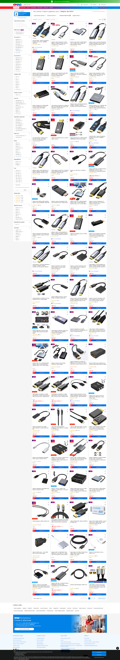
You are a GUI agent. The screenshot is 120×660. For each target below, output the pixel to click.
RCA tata (18, 49)
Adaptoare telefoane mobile (29, 610)
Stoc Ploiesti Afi (19, 130)
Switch (18, 239)
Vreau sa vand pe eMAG (24, 629)
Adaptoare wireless (69, 610)
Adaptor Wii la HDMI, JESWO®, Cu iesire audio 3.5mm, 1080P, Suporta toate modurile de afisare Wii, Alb (97, 522)
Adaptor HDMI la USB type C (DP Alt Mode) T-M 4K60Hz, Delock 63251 (59, 297)
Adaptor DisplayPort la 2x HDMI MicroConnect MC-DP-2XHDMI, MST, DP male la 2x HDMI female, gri (78, 330)
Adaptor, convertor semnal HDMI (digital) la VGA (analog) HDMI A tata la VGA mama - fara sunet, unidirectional (41, 586)
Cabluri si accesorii (82, 608)
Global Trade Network (21, 103)
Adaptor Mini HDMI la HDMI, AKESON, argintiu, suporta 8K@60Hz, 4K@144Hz (41, 202)
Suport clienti (64, 635)
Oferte (18, 94)
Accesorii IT (77, 610)
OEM (18, 143)
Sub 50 (18, 170)
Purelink (18, 152)
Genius (28, 7)
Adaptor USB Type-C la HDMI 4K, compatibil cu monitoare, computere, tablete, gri (78, 74)
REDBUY (18, 111)
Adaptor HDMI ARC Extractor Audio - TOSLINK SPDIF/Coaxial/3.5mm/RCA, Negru (40, 331)
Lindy (18, 151)
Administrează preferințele (99, 657)
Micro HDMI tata (20, 45)
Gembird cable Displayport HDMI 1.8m (78, 584)
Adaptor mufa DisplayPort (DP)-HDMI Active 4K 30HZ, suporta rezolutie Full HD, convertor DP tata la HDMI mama (41, 74)
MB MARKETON (20, 100)
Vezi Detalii (99, 436)
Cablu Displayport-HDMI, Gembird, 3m (41, 521)
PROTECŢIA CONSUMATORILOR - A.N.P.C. (68, 648)
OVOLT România (20, 102)
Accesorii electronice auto (98, 608)
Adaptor (18, 230)
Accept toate (99, 652)
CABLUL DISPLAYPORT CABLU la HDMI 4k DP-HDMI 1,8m (78, 521)
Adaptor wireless (19, 231)
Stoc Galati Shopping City (21, 128)
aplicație (67, 1)
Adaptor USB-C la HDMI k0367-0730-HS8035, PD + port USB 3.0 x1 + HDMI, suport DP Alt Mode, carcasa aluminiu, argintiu (59, 553)
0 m (17, 78)
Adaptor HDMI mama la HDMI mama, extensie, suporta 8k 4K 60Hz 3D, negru (97, 363)
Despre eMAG (86, 638)
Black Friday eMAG (16, 647)
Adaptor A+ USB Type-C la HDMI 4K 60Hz (78, 171)
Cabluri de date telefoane (40, 610)
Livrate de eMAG (20, 33)
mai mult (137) (18, 89)
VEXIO (18, 110)
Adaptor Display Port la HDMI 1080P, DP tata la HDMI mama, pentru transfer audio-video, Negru (40, 106)
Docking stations (63, 608)
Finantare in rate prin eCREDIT (18, 643)
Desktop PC (30, 608)
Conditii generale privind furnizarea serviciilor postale (70, 643)
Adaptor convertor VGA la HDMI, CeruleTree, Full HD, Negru (58, 363)
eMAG (18, 105)
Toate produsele (20, 32)
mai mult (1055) (18, 156)
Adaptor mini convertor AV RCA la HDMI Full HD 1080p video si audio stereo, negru (96, 397)
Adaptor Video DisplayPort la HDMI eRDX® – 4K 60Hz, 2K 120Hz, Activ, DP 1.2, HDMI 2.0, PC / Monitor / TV (59, 43)
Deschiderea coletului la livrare (18, 638)
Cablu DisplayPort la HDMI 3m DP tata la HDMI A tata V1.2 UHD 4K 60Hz (41, 299)
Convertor (18, 234)
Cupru (18, 210)
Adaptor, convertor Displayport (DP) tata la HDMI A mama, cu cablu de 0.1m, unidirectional (78, 267)
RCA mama (19, 67)
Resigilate (51, 7)
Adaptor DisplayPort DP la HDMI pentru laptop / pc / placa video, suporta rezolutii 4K (58, 267)
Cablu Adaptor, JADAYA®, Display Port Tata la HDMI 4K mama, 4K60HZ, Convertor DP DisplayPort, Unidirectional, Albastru (59, 331)
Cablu (18, 233)
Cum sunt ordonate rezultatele (98, 11)
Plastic (18, 212)
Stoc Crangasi (19, 127)
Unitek (18, 149)
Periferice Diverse (50, 610)
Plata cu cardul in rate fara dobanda (19, 641)
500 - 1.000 (18, 176)
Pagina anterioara (84, 598)
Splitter (18, 236)
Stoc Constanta (19, 125)
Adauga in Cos (42, 51)
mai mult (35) (18, 52)
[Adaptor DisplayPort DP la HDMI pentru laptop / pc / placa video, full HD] (41, 417)
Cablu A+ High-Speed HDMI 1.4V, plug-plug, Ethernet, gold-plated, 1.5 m (78, 427)
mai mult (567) (18, 113)
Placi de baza (75, 608)
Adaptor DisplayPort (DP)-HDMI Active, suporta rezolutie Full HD (41, 489)
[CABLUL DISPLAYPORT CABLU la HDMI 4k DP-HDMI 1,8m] (79, 510)
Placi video (69, 608)
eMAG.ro (86, 635)
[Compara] (49, 26)
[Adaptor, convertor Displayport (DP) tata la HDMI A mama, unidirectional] (60, 191)
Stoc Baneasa (19, 120)
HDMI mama (19, 41)
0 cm (17, 76)
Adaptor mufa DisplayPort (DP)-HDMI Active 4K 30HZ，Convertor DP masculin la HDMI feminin (59, 74)
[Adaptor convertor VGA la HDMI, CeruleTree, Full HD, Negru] (60, 352)
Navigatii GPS (56, 608)
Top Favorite (19, 137)
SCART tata (19, 44)
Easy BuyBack (33, 7)
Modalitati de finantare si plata (42, 645)
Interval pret (18, 184)
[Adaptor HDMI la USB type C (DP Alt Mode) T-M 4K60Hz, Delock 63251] (60, 287)
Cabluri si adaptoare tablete (60, 610)
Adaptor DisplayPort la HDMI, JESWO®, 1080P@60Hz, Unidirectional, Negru (78, 138)
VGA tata (18, 66)
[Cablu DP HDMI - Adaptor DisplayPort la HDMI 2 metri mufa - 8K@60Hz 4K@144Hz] (98, 126)
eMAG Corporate (40, 641)
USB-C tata (19, 42)
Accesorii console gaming (18, 610)
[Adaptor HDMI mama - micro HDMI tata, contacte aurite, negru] (41, 542)
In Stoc (18, 161)
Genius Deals (40, 7)
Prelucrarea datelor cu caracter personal (91, 641)
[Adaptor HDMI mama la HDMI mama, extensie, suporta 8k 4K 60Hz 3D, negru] (98, 352)
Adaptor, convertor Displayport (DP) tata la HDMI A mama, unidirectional (59, 202)
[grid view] (105, 20)
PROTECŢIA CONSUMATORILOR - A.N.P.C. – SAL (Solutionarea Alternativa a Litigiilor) (71, 646)
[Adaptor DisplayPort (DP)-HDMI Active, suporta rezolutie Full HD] (41, 478)
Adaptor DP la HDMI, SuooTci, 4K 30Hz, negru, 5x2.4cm (59, 138)
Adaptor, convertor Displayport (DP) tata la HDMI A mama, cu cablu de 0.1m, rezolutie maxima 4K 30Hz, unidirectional (97, 299)
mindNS (18, 108)
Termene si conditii (87, 640)
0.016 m (18, 82)
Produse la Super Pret (21, 135)
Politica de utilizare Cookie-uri (89, 643)
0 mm (17, 79)
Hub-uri (50, 608)
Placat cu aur (19, 207)
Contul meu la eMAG (40, 638)
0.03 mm (18, 84)
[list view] (103, 20)
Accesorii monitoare (44, 608)
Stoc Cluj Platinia (19, 123)
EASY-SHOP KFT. (20, 107)
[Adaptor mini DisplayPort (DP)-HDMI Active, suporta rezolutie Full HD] (41, 447)
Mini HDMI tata (19, 47)
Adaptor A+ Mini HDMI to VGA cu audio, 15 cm (96, 553)
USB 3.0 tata (19, 50)
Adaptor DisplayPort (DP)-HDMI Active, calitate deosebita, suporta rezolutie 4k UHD (41, 235)
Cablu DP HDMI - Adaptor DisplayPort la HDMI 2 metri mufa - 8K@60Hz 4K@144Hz (41, 42)
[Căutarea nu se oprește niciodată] (17, 5)
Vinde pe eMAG (102, 7)
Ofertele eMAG (23, 7)
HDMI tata (19, 39)
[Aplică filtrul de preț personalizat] (29, 190)
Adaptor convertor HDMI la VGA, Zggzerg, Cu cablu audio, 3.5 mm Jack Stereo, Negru (59, 489)
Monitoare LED (36, 608)
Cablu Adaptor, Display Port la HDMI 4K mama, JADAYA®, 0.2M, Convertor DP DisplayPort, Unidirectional (60, 171)
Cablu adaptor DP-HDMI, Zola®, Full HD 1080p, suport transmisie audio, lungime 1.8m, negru (78, 553)
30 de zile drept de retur (17, 640)
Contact (62, 640)
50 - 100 (18, 172)
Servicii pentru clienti (18, 635)
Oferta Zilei (46, 7)
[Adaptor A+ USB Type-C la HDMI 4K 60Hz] (79, 159)
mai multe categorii (23, 17)
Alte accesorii (89, 608)
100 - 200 (18, 173)
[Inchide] (118, 1)
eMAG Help (96, 7)
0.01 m (17, 81)
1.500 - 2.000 (19, 180)
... (96, 598)
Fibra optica (19, 217)
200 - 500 (18, 175)
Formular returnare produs (65, 638)
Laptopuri (24, 608)
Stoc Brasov (19, 122)
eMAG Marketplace (40, 643)
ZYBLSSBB (18, 154)
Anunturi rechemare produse (66, 641)
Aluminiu (18, 214)
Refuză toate (99, 654)
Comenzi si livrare (41, 635)
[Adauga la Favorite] (49, 24)
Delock (18, 146)
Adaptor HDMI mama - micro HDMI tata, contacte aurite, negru (40, 553)
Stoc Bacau (18, 119)
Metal (18, 209)
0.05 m (17, 86)
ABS (17, 215)
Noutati (18, 163)
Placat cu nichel (19, 219)
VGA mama (19, 61)
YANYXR (18, 144)
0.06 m (17, 87)
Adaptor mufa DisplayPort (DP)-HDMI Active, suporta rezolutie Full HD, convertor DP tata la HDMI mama (97, 235)
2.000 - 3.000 (19, 181)
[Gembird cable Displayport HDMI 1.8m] (79, 574)
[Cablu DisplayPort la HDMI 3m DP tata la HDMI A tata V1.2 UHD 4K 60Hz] (41, 287)
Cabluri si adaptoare (17, 608)
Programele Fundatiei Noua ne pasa (90, 645)
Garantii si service (16, 645)
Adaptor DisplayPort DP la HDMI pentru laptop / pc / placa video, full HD (40, 428)
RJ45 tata (18, 69)
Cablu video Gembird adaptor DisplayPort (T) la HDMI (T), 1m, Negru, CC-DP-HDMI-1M (59, 428)
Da (17, 224)
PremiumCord (19, 147)
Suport (17, 238)
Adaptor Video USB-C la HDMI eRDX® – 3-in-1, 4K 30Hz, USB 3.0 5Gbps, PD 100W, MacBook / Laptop (78, 43)
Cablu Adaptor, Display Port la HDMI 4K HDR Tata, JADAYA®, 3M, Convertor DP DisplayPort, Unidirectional (60, 106)
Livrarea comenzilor (40, 640)
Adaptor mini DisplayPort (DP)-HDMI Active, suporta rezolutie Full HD (40, 458)
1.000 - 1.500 (19, 178)
